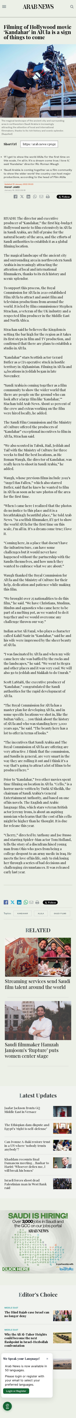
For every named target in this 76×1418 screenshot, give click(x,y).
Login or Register (16, 1390)
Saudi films (60, 913)
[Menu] (4, 7)
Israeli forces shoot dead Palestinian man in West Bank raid (25, 1184)
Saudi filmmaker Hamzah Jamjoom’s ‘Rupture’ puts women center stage (32, 1050)
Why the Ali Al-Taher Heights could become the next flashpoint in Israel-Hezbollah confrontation (26, 1339)
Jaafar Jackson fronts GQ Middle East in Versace (22, 1110)
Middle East (11, 1307)
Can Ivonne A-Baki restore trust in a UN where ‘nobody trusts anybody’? (27, 1145)
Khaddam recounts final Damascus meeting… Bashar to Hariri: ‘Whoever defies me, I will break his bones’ (26, 1164)
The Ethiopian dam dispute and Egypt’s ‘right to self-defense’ (26, 1126)
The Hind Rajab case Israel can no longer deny (26, 1314)
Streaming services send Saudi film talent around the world (37, 984)
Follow (65, 196)
